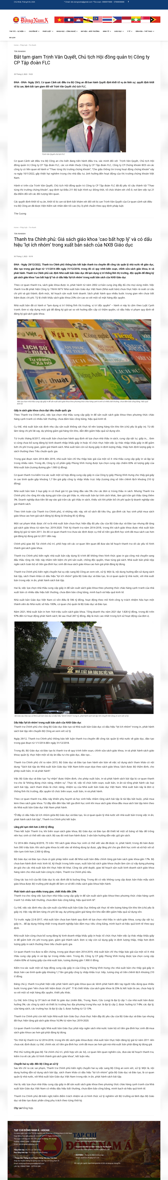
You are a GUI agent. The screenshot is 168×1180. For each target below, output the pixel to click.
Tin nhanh (32, 45)
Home (16, 45)
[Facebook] (128, 1)
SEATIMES (79, 1155)
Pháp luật (23, 45)
